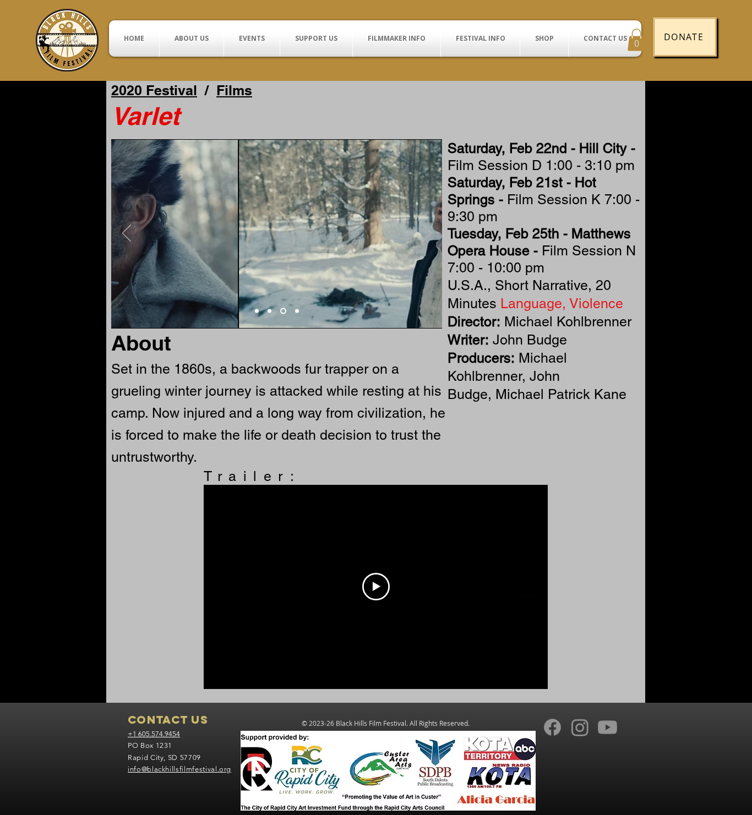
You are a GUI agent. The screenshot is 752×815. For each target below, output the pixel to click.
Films (234, 90)
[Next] (427, 234)
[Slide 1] (257, 311)
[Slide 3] (283, 311)
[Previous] (127, 234)
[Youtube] (607, 727)
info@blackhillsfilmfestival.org (179, 769)
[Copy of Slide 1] (269, 311)
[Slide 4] (297, 311)
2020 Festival (154, 90)
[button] (636, 40)
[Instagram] (580, 727)
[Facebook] (552, 727)
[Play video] (376, 586)
